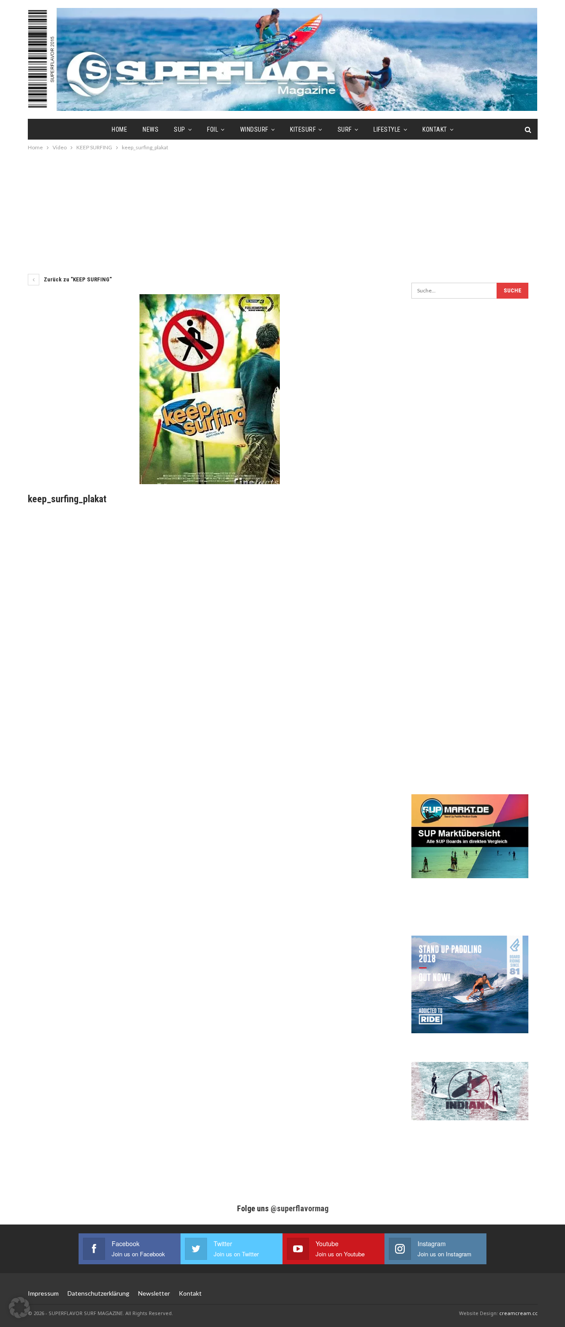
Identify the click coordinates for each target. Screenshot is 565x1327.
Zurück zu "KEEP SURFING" (77, 279)
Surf (345, 129)
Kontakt (434, 129)
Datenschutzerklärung (98, 1293)
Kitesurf (303, 129)
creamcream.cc (518, 1313)
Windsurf (254, 129)
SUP (179, 129)
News (150, 129)
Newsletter (154, 1293)
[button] (19, 1307)
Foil (212, 129)
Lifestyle (387, 129)
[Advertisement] (282, 212)
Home (119, 129)
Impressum (43, 1293)
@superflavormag (299, 1208)
